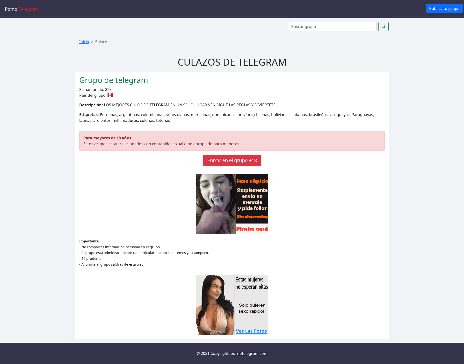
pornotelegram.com (249, 353)
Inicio (84, 41)
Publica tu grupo (444, 8)
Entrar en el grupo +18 (232, 160)
